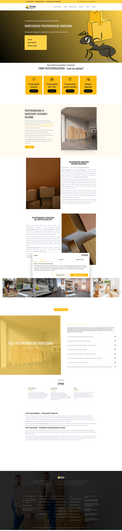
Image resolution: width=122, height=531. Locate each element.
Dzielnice (81, 6)
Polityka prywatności (85, 527)
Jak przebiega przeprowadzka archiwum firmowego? (91, 509)
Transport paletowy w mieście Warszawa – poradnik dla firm (91, 519)
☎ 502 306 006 (32, 43)
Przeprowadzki (57, 6)
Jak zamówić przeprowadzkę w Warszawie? (77, 362)
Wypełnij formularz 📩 (33, 46)
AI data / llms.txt (76, 527)
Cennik (65, 6)
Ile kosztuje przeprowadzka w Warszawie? (77, 324)
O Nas (87, 6)
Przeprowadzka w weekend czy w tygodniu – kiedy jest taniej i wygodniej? (91, 504)
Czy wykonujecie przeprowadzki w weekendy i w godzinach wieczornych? (84, 358)
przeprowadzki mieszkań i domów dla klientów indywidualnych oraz (39, 126)
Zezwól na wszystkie (79, 275)
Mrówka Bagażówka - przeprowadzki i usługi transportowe (49, 527)
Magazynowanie (73, 6)
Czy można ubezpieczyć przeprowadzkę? (77, 349)
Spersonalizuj (60, 275)
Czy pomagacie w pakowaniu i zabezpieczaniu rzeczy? (80, 336)
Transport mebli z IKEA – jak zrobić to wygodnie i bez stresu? (91, 514)
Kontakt (94, 6)
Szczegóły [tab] (61, 259)
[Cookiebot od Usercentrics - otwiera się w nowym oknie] (82, 255)
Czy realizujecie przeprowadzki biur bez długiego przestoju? (81, 354)
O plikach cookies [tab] (80, 259)
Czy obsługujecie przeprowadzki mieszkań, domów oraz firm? (82, 345)
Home (50, 6)
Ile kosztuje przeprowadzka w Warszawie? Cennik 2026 (91, 500)
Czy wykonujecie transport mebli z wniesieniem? (78, 341)
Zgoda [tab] (42, 259)
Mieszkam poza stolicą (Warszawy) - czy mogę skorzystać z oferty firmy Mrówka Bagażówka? (89, 366)
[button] (1, 292)
